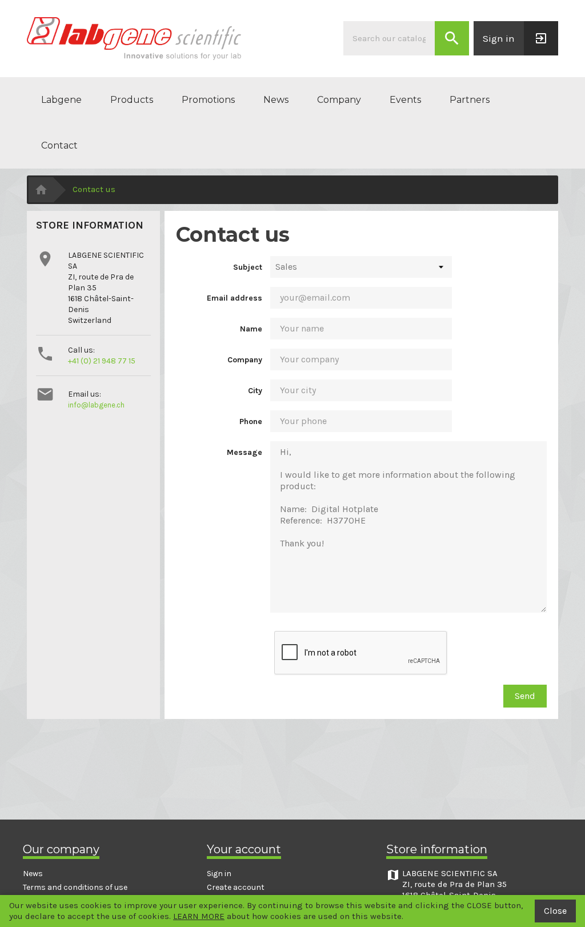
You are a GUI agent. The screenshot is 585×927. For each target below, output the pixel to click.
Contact (59, 145)
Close (555, 910)
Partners (470, 99)
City (255, 390)
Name (251, 329)
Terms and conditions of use (75, 887)
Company (339, 99)
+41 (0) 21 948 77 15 (101, 361)
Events (405, 99)
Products (131, 99)
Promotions (208, 99)
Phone (250, 421)
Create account (236, 887)
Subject (247, 267)
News (276, 99)
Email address (234, 298)
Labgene (61, 99)
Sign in (219, 873)
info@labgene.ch (96, 405)
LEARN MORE (199, 916)
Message (244, 452)
